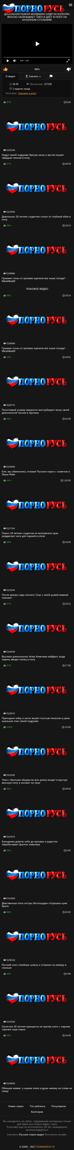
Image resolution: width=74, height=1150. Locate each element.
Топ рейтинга (37, 1106)
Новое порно (16, 1106)
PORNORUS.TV (45, 1146)
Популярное (58, 1106)
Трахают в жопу (27, 93)
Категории (37, 1111)
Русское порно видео (31, 1134)
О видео (10, 76)
